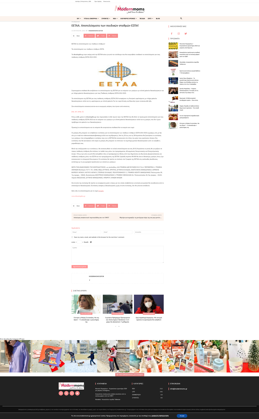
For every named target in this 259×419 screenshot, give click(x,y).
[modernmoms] (129, 9)
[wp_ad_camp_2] (77, 111)
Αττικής (101, 191)
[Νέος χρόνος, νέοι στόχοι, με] (113, 356)
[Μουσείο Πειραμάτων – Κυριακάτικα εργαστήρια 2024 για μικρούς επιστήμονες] (173, 46)
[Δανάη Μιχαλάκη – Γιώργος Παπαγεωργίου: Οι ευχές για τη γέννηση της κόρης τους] (173, 90)
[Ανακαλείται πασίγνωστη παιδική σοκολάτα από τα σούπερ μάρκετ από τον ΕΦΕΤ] (173, 54)
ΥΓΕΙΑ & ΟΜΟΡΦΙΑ (90, 18)
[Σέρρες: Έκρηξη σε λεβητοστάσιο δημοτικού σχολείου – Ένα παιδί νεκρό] (173, 108)
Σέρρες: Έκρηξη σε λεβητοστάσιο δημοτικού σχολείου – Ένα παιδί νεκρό (189, 108)
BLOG (158, 18)
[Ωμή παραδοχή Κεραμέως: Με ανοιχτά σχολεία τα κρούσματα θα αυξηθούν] (149, 304)
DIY (78, 18)
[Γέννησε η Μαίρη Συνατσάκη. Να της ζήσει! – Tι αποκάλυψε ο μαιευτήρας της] (86, 304)
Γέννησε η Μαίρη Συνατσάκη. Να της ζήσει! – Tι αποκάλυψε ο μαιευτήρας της (86, 320)
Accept (182, 416)
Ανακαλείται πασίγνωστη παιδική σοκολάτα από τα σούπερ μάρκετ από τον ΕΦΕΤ (190, 54)
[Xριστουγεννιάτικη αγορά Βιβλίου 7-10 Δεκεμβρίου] (173, 72)
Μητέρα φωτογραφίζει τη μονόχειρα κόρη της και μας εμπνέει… (141, 217)
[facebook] (89, 279)
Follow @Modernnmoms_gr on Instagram (131, 374)
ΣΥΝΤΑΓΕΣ (105, 18)
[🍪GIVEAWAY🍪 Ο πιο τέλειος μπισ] (178, 356)
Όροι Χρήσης (97, 1)
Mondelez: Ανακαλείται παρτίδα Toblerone (107, 399)
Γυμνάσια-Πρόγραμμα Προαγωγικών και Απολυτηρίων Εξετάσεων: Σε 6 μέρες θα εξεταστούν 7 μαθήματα (117, 320)
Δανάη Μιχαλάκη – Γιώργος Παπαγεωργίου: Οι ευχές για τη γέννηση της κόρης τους (189, 90)
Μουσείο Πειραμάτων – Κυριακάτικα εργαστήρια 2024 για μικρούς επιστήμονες (190, 46)
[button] (181, 19)
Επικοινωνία (106, 1)
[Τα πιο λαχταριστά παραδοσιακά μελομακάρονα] (173, 116)
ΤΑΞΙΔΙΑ (142, 18)
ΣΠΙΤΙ (149, 18)
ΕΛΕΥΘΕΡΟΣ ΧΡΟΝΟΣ (127, 18)
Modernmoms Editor (96, 31)
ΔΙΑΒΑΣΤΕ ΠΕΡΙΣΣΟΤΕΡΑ (160, 416)
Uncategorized (86, 313)
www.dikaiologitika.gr (78, 196)
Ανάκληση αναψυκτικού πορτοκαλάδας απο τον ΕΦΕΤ (91, 217)
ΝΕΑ (114, 18)
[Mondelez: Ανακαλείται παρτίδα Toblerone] (173, 63)
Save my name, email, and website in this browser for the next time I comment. (99, 237)
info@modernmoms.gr (178, 389)
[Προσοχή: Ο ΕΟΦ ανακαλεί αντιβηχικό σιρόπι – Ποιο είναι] (173, 99)
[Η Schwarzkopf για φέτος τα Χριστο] (210, 356)
